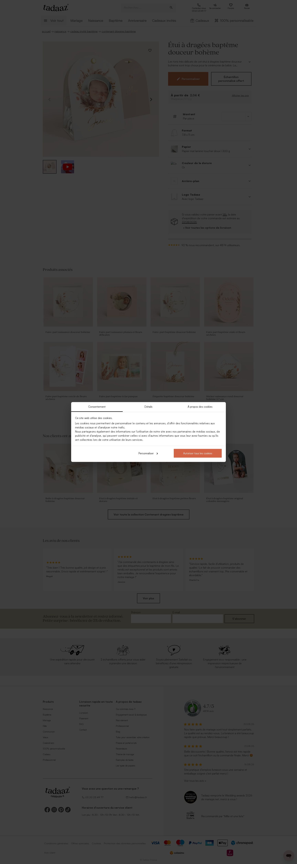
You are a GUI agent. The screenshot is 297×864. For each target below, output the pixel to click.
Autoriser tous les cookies (197, 453)
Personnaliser (146, 453)
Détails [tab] (149, 406)
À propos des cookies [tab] (200, 406)
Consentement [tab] (97, 406)
